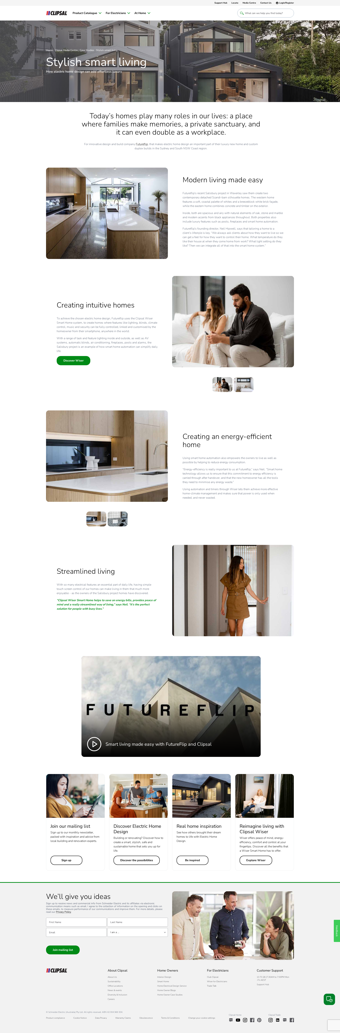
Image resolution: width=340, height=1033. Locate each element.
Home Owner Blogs (166, 990)
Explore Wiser (255, 860)
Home (49, 50)
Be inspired (192, 860)
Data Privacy (101, 1018)
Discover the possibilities (136, 860)
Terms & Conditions (170, 1018)
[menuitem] (87, 13)
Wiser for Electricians (217, 981)
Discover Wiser (73, 361)
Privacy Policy (63, 912)
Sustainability (114, 981)
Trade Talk (211, 985)
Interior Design (164, 977)
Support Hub (263, 984)
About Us (112, 977)
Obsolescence (146, 1018)
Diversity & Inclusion (117, 994)
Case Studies (87, 50)
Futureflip (142, 144)
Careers (111, 999)
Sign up (66, 860)
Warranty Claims (123, 1018)
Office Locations (115, 985)
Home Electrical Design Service (171, 985)
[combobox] (137, 932)
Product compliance (55, 1018)
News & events (115, 990)
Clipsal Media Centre (66, 50)
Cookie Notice (80, 1018)
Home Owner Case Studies (170, 994)
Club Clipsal (212, 977)
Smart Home (163, 981)
